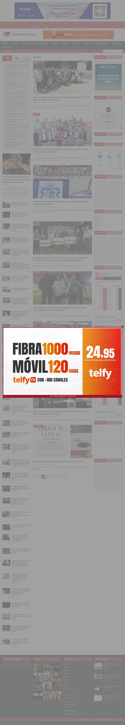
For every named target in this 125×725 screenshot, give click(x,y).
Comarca (47, 26)
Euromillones (98, 223)
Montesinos (76, 23)
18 (100, 444)
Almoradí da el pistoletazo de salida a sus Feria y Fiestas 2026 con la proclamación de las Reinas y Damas (21, 409)
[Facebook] (115, 23)
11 (100, 440)
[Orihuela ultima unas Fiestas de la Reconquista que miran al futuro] (6, 616)
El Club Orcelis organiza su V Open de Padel (52, 358)
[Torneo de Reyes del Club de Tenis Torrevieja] (98, 688)
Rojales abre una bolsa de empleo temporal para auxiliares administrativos (15, 144)
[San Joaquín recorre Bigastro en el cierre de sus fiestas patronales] (6, 215)
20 (108, 444)
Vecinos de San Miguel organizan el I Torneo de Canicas (58, 461)
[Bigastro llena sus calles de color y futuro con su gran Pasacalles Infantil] (6, 278)
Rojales (42, 23)
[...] (24, 197)
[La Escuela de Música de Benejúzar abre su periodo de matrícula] (98, 666)
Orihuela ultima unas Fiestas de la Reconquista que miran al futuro (21, 616)
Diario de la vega (49, 360)
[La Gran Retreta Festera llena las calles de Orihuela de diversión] (6, 435)
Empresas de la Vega (59, 26)
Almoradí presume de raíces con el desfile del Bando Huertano (21, 396)
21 (112, 444)
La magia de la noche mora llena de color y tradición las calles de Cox (21, 604)
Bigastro (33, 23)
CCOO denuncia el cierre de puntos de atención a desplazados (111, 697)
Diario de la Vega (49, 102)
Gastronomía (102, 43)
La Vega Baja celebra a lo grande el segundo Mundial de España (20, 488)
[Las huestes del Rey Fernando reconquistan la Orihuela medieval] (6, 423)
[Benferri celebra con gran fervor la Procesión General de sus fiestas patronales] (6, 240)
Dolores (66, 23)
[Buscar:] (113, 51)
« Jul (95, 455)
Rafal (58, 23)
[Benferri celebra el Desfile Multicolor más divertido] (6, 205)
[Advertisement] (110, 193)
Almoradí (24, 23)
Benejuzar (21, 26)
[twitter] (123, 23)
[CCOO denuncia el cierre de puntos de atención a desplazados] (98, 698)
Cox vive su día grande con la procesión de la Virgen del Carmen (21, 550)
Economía (26, 43)
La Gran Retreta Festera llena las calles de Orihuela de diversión (21, 434)
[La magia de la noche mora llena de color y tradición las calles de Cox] (6, 605)
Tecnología (116, 43)
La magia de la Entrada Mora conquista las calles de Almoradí (21, 353)
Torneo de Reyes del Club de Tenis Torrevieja (111, 686)
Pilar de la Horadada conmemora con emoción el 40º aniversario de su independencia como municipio (21, 382)
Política (5, 43)
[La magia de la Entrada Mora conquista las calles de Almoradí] (6, 354)
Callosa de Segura (95, 23)
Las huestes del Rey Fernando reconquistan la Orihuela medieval (20, 422)
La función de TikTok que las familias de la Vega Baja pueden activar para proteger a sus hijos (16, 127)
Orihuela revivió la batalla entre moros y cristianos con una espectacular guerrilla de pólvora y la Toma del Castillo (21, 448)
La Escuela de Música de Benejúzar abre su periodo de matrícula (111, 665)
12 (60, 476)
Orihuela (4, 23)
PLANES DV (6, 47)
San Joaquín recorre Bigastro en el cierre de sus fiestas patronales (20, 214)
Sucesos (15, 43)
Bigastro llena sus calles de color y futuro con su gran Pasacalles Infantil (21, 278)
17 (96, 444)
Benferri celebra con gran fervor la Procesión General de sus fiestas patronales (21, 239)
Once (96, 227)
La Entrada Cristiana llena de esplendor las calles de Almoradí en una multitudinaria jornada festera (21, 340)
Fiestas (65, 43)
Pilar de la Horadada (8, 26)
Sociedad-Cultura (41, 43)
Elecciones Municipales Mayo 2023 (79, 26)
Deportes (55, 43)
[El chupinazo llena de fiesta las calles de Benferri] (6, 290)
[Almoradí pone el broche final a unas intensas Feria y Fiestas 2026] (6, 327)
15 (116, 440)
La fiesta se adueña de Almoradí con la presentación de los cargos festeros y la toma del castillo (21, 367)
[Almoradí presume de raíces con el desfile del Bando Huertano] (6, 396)
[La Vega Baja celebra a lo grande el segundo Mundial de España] (6, 489)
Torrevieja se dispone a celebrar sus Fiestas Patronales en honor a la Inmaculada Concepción (112, 676)
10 (96, 440)
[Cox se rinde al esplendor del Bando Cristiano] (6, 527)
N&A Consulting (36, 723)
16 (120, 440)
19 (104, 444)
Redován (50, 23)
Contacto (120, 719)
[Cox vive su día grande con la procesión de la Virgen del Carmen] (6, 551)
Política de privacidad (81, 719)
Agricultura (88, 43)
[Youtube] (119, 23)
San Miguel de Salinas (34, 26)
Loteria (96, 225)
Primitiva (97, 218)
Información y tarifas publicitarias (102, 719)
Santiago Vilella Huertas (51, 207)
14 (112, 440)
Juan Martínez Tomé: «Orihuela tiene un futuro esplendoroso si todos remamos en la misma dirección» (20, 577)
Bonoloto (97, 216)
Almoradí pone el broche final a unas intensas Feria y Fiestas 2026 (21, 326)
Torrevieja (14, 23)
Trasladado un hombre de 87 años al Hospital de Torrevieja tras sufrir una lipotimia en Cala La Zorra (16, 67)
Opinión (77, 43)
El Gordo (97, 221)
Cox (85, 23)
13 (108, 440)
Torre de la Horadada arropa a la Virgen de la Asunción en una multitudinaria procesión (16, 179)
